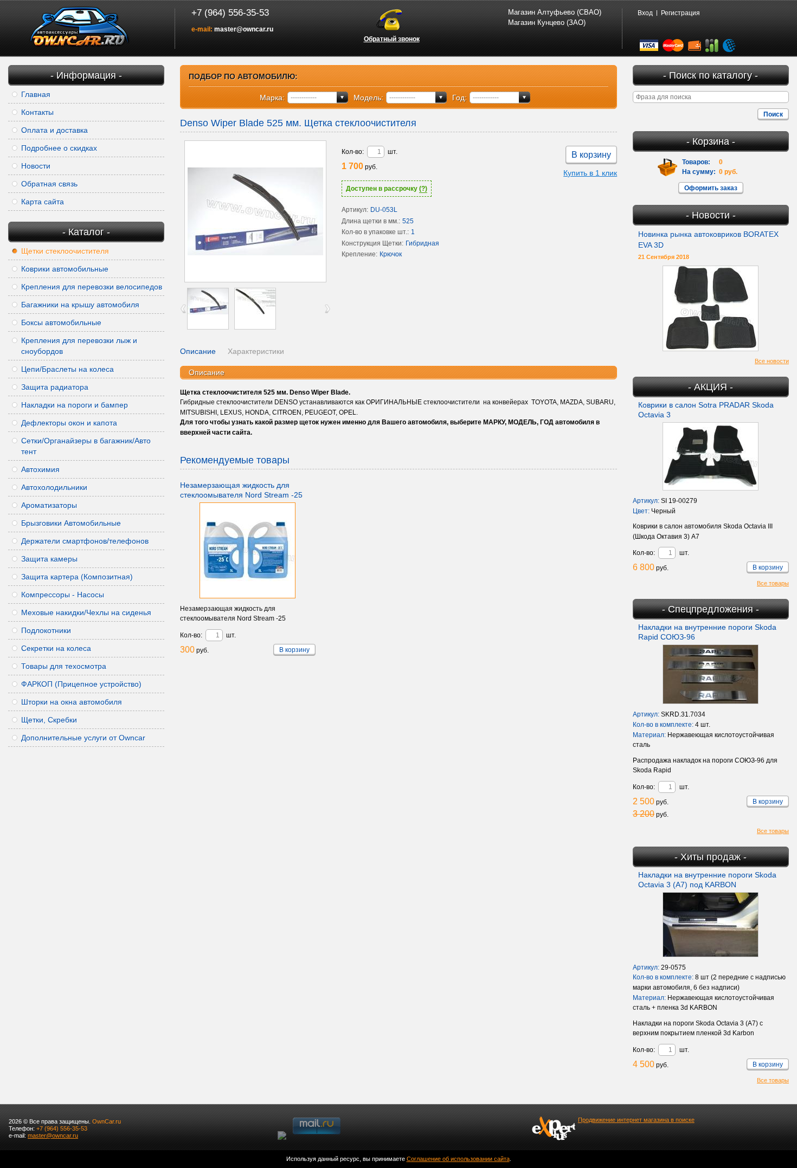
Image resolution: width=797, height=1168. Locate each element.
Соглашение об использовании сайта (458, 1159)
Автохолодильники (54, 487)
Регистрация (680, 13)
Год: (459, 97)
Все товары (773, 583)
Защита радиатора (54, 387)
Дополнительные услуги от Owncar (83, 737)
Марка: (272, 97)
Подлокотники (46, 630)
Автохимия (40, 469)
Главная (35, 94)
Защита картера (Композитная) (77, 576)
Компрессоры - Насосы (62, 594)
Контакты (37, 112)
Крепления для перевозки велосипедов (91, 286)
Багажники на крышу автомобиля (80, 304)
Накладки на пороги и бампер (74, 405)
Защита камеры (49, 558)
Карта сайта (42, 201)
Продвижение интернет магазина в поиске (636, 1120)
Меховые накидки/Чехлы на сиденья (86, 612)
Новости (35, 166)
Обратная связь (49, 183)
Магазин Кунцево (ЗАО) (547, 22)
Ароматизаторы (49, 505)
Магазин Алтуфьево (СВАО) (554, 12)
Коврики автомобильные (64, 268)
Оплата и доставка (54, 130)
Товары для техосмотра (63, 666)
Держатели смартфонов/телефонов (85, 541)
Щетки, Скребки (49, 719)
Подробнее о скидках (59, 148)
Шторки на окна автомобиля (71, 702)
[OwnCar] (79, 27)
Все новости (772, 361)
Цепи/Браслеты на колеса (67, 369)
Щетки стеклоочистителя (65, 251)
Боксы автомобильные (61, 322)
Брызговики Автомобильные (71, 523)
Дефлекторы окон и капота (69, 422)
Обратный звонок (392, 39)
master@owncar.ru (243, 29)
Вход (645, 13)
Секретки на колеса (56, 648)
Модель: (368, 97)
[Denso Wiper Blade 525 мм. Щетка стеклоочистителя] (255, 211)
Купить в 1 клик (590, 173)
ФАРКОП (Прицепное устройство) (81, 684)
